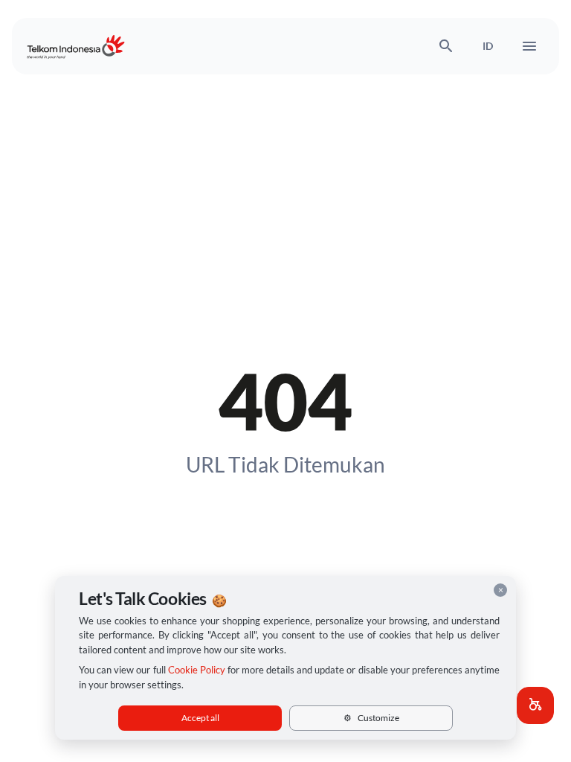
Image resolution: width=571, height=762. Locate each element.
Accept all (200, 717)
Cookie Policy (196, 670)
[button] (535, 705)
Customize (371, 717)
